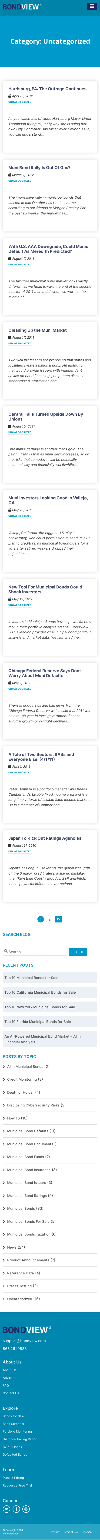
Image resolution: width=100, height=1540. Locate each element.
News (12, 1247)
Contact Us (11, 1393)
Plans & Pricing (13, 1478)
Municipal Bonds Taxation (28, 1234)
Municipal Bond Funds (25, 1157)
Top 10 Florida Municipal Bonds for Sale (37, 1021)
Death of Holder (20, 1092)
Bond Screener (13, 1424)
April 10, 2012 (22, 96)
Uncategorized (20, 102)
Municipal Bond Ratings (27, 1195)
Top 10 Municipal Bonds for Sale (31, 977)
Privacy (55, 1531)
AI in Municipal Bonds (25, 1066)
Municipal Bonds (21, 1208)
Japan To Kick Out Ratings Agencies (44, 838)
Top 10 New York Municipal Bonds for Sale (39, 1007)
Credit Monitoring (22, 1079)
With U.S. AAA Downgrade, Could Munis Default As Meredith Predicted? (48, 249)
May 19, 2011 (21, 599)
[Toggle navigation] (92, 6)
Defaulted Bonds (15, 1454)
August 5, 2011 (23, 426)
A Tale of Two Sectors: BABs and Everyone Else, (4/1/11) (41, 757)
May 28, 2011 (22, 510)
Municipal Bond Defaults (27, 1131)
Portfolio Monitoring (17, 1431)
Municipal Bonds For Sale (28, 1221)
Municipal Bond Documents (30, 1144)
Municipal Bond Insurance (29, 1170)
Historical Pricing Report (20, 1439)
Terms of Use (70, 1531)
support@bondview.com (24, 1340)
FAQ (6, 1385)
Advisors (9, 1378)
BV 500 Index (12, 1447)
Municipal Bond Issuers (26, 1182)
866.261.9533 (15, 1348)
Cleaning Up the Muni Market (37, 330)
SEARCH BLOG (17, 934)
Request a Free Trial (17, 1485)
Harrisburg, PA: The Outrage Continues (47, 88)
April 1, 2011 (20, 766)
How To (13, 1118)
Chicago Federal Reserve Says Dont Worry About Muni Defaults (44, 673)
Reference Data (20, 1273)
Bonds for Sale (13, 1416)
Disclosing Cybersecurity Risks (33, 1105)
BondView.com (11, 1533)
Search (77, 952)
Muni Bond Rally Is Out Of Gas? (39, 167)
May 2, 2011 (20, 683)
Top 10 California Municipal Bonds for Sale (40, 992)
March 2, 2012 (22, 175)
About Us (10, 1370)
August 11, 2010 (23, 845)
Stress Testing (19, 1286)
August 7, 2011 (22, 259)
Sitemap (87, 1531)
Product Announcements (28, 1260)
